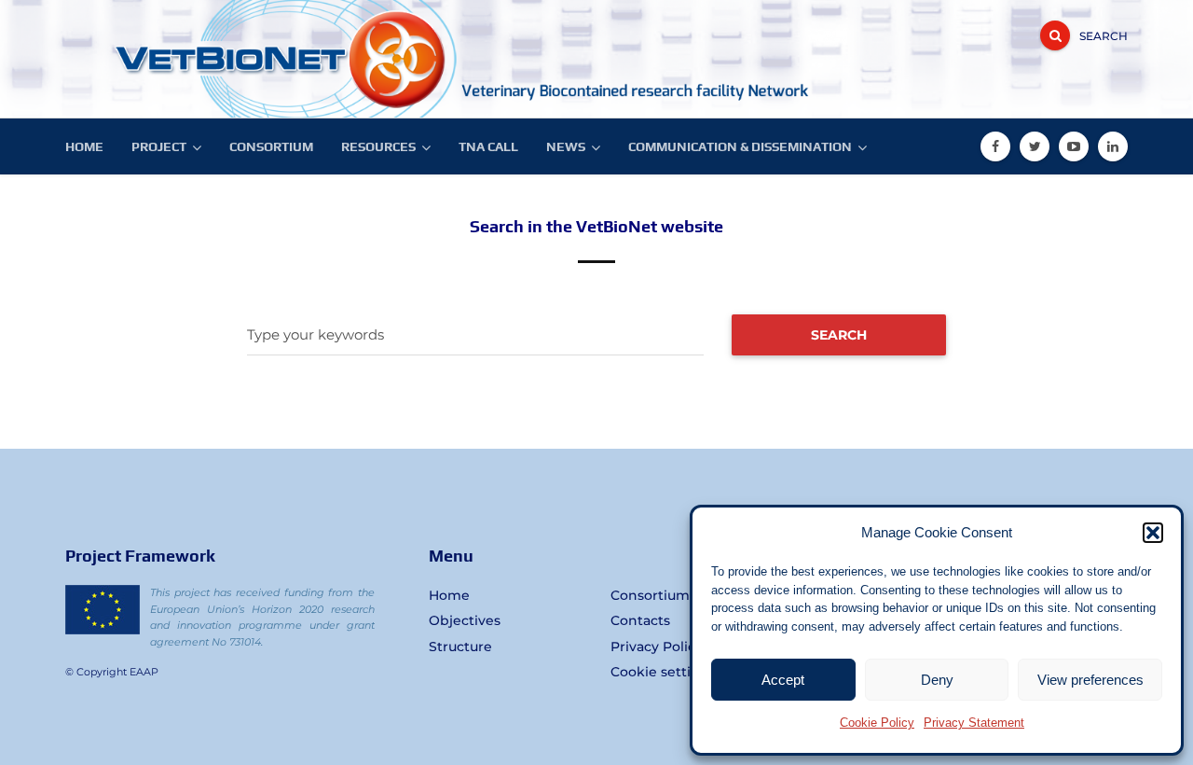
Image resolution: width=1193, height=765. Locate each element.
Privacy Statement (974, 723)
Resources (378, 146)
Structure (460, 646)
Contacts (640, 620)
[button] (1153, 532)
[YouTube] (1074, 146)
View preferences (1090, 680)
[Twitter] (1034, 146)
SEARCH (839, 335)
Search (1103, 36)
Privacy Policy (656, 646)
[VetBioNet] (205, 59)
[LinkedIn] (1113, 146)
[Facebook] (995, 146)
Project (158, 146)
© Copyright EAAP (111, 671)
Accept (782, 680)
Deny (937, 680)
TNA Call (488, 146)
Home (84, 146)
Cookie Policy (877, 723)
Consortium (271, 146)
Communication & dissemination (740, 146)
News (565, 146)
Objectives (465, 620)
